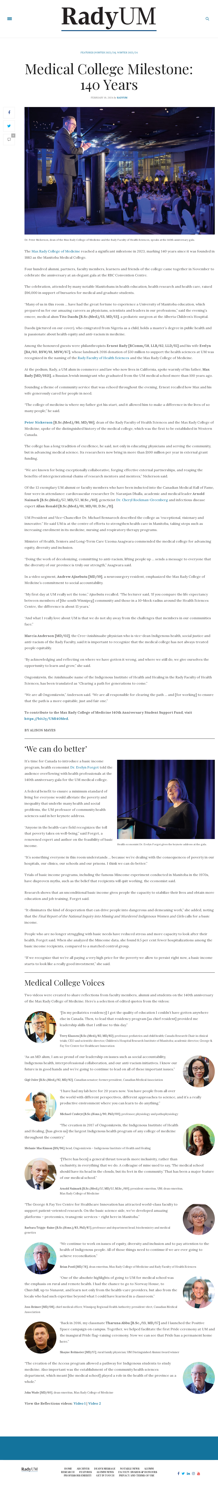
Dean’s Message (104, 1468)
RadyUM (122, 97)
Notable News (129, 1468)
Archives (83, 1468)
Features (85, 1472)
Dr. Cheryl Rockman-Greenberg (142, 500)
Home (68, 1468)
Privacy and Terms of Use (136, 1475)
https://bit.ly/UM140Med (46, 718)
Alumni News (105, 1472)
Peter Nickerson (38, 422)
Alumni (149, 1468)
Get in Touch (105, 1475)
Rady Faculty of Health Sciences (103, 358)
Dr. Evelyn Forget (84, 767)
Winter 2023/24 (127, 52)
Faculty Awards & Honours (137, 1472)
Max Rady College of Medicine (56, 251)
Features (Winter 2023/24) (98, 52)
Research (68, 1472)
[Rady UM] (109, 18)
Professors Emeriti (77, 1475)
